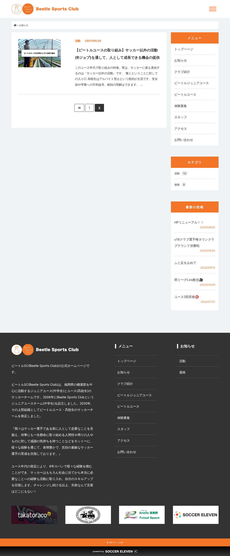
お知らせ (180, 60)
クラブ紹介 (182, 72)
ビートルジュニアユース (191, 83)
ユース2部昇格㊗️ (186, 297)
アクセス (180, 128)
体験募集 (180, 106)
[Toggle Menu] (212, 9)
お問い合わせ (183, 140)
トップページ (183, 49)
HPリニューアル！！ (189, 222)
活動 (180, 173)
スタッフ (180, 117)
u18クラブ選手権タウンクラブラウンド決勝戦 (194, 242)
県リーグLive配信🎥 (188, 280)
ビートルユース (185, 94)
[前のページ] (79, 108)
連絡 (179, 184)
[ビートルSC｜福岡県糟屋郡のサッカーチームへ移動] (15, 25)
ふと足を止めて (185, 263)
